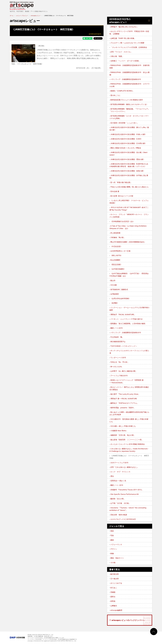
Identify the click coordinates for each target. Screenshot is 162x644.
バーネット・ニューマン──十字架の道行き (126, 319)
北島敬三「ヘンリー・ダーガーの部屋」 (125, 61)
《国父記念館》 (116, 264)
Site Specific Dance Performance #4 (124, 494)
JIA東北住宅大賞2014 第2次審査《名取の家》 (127, 171)
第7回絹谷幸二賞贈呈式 (119, 289)
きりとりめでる (116, 583)
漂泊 (112, 476)
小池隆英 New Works (118, 431)
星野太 (112, 597)
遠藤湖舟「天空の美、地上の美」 (122, 435)
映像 (112, 553)
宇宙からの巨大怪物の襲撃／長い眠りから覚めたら (129, 187)
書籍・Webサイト (117, 558)
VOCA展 (113, 285)
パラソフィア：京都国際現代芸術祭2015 (125, 79)
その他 (112, 562)
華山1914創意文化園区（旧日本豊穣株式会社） (128, 242)
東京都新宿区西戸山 (117, 342)
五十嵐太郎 (114, 579)
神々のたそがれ (116, 367)
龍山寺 (112, 280)
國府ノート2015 (116, 328)
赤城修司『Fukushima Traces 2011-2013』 (126, 490)
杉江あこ (113, 588)
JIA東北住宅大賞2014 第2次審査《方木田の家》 (128, 143)
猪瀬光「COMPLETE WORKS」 (122, 91)
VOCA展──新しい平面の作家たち (123, 426)
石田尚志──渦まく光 (118, 481)
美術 (112, 531)
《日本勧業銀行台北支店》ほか (122, 221)
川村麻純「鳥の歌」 (117, 237)
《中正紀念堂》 (116, 246)
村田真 (112, 601)
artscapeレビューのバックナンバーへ (128, 620)
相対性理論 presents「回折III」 (122, 408)
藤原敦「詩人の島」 (117, 499)
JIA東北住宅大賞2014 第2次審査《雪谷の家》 (127, 159)
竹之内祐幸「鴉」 (117, 337)
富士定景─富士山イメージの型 (121, 196)
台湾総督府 (114, 294)
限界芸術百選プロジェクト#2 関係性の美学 (126, 100)
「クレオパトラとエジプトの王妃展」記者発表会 (128, 47)
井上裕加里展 (115, 233)
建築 (112, 540)
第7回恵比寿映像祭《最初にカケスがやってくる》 (129, 104)
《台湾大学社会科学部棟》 (120, 298)
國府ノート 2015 (116, 485)
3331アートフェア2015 (119, 463)
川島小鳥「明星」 (117, 56)
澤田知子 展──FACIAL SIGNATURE (123, 399)
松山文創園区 (115, 260)
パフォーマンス (116, 544)
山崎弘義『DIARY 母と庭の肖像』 (123, 38)
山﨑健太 (113, 606)
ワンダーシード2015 (118, 358)
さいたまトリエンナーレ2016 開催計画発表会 (127, 444)
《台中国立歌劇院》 (117, 269)
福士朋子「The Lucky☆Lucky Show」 (125, 394)
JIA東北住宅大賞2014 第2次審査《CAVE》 (126, 139)
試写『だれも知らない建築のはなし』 (124, 467)
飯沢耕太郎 (114, 574)
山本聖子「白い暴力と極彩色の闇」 (123, 371)
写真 (112, 535)
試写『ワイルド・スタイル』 (121, 52)
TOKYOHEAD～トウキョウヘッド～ (123, 346)
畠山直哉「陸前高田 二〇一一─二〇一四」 (126, 440)
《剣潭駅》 (114, 303)
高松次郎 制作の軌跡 (118, 515)
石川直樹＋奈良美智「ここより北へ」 (124, 123)
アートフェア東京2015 (119, 376)
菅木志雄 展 (114, 191)
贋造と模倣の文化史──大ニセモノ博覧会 (125, 148)
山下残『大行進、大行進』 (120, 503)
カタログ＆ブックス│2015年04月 (123, 519)
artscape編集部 (116, 610)
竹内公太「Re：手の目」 (119, 362)
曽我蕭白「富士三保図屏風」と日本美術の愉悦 (127, 323)
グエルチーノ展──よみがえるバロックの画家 (127, 43)
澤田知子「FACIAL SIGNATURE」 (123, 314)
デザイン (113, 549)
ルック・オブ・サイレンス (120, 472)
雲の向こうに (115, 95)
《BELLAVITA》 (116, 255)
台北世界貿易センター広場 (120, 251)
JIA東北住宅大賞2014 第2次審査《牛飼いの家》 (128, 134)
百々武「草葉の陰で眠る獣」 (121, 182)
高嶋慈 (112, 592)
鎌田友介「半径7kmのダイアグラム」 (124, 403)
